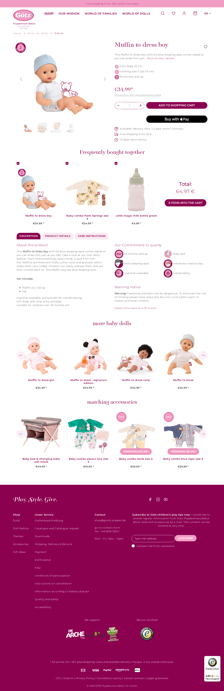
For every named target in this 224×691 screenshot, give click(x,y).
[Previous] (21, 79)
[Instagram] (158, 500)
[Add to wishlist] (205, 46)
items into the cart (185, 202)
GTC (58, 678)
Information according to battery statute (62, 591)
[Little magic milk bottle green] (136, 190)
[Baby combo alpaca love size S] (89, 433)
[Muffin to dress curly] (136, 354)
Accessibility (43, 607)
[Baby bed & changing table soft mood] (41, 433)
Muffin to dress (183, 380)
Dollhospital (43, 559)
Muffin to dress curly (136, 380)
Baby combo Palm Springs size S (87, 217)
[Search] (164, 14)
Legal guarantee (157, 678)
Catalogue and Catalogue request (57, 528)
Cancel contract (134, 678)
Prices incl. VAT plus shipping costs (138, 94)
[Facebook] (150, 500)
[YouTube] (165, 500)
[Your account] (184, 14)
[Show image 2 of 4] (60, 108)
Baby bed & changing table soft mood (41, 460)
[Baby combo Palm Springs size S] (87, 190)
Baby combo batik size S (136, 458)
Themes (18, 536)
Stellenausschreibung (49, 520)
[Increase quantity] (140, 105)
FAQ (38, 567)
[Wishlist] (173, 14)
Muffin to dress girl (41, 380)
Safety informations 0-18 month (135, 308)
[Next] (104, 79)
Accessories (21, 544)
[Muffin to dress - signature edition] (89, 354)
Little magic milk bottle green (136, 215)
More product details (160, 58)
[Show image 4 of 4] (70, 108)
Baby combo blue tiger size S (183, 458)
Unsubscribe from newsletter (155, 546)
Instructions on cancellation (53, 583)
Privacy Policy (85, 678)
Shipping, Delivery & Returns (53, 544)
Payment (41, 552)
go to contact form (107, 527)
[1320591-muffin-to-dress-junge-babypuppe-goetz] (63, 79)
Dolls (16, 520)
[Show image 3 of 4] (65, 108)
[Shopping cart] (195, 13)
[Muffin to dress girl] (41, 354)
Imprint (69, 678)
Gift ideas (19, 552)
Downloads (42, 536)
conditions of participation (52, 575)
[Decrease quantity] (118, 105)
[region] (63, 87)
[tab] (28, 236)
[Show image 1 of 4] (56, 108)
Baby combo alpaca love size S (88, 460)
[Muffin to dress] (183, 354)
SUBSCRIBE (185, 538)
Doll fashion (21, 528)
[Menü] (218, 658)
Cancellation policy (108, 678)
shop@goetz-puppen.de (110, 520)
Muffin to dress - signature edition (88, 382)
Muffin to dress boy (38, 215)
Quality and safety (46, 599)
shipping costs (93, 662)
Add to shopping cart (177, 105)
